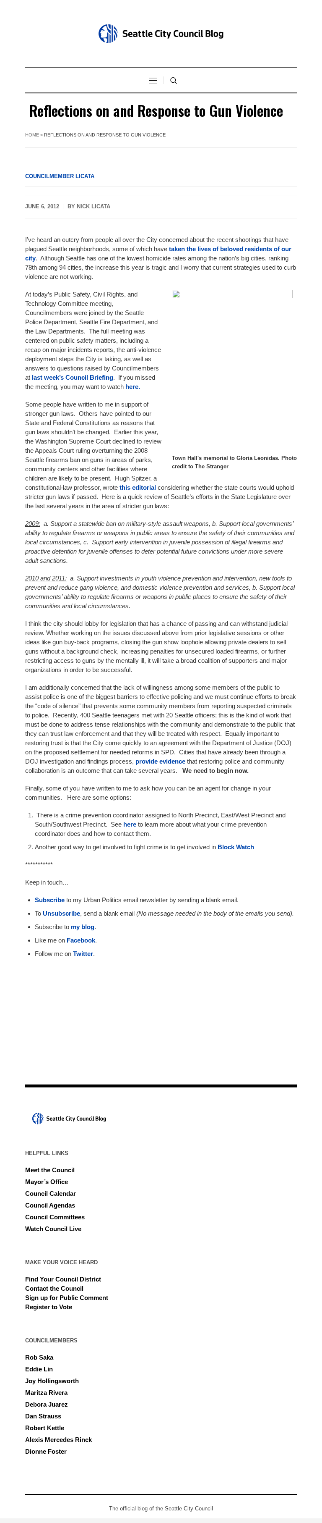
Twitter (83, 953)
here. (132, 386)
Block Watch (236, 847)
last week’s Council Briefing (71, 377)
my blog (82, 926)
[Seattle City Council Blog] (161, 33)
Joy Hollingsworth (52, 1380)
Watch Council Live (53, 1228)
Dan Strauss (43, 1416)
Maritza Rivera (46, 1392)
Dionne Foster (46, 1451)
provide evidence (160, 761)
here (129, 824)
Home (32, 134)
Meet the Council (50, 1170)
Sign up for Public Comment (66, 1297)
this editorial (137, 487)
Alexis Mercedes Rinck (58, 1439)
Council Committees (55, 1217)
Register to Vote (48, 1306)
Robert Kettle (44, 1427)
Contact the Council (54, 1288)
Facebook (81, 940)
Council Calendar (50, 1193)
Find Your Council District (63, 1279)
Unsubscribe (61, 913)
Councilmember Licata (59, 176)
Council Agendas (50, 1205)
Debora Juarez (46, 1404)
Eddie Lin (39, 1369)
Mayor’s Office (46, 1181)
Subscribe (50, 899)
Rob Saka (39, 1357)
